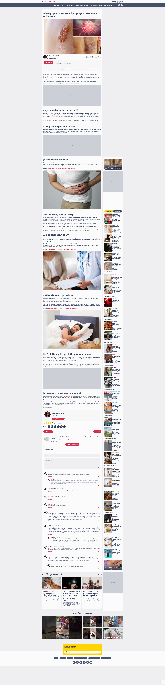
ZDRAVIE (78, 5)
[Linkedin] (122, 2)
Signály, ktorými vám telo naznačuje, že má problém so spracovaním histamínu (116, 313)
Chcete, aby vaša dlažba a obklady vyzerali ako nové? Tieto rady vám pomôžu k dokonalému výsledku (116, 446)
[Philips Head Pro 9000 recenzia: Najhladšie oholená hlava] (113, 621)
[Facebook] (113, 2)
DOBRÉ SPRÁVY (116, 392)
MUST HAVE (115, 286)
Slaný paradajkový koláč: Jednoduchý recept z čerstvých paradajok (117, 326)
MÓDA (94, 5)
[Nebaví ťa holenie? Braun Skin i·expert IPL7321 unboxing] (92, 633)
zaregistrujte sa (76, 439)
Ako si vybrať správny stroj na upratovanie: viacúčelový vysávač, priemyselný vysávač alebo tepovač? (116, 459)
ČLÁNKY (114, 367)
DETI (113, 418)
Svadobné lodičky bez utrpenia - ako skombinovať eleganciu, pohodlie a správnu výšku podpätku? (117, 279)
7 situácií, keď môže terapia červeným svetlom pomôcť (116, 302)
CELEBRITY (59, 5)
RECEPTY (73, 5)
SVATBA (114, 354)
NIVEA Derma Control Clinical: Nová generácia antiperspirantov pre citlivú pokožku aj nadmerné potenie (116, 408)
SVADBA (104, 5)
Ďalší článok (97, 431)
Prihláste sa (53, 437)
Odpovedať (50, 476)
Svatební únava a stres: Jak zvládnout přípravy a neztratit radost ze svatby (116, 359)
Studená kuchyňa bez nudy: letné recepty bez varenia (116, 528)
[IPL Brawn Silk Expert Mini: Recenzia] (113, 633)
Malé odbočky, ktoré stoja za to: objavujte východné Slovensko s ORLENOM (116, 397)
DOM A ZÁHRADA (116, 428)
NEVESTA (114, 274)
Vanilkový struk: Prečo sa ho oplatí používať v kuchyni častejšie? (63, 308)
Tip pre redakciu (106, 658)
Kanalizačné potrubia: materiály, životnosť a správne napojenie (115, 496)
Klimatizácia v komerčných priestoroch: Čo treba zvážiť (116, 484)
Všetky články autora (58, 419)
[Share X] (55, 426)
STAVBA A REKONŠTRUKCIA (116, 469)
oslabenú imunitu (55, 116)
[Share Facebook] (49, 426)
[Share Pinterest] (58, 426)
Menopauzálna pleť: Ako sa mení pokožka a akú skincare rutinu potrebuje (116, 265)
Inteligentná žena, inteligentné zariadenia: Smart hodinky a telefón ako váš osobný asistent (117, 383)
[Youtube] (115, 2)
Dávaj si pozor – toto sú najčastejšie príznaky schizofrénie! (61, 249)
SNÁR (91, 5)
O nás (56, 658)
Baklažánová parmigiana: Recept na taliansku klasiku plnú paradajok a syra (116, 256)
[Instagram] (117, 2)
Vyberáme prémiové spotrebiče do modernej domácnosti (115, 519)
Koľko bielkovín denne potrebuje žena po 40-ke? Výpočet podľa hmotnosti (116, 237)
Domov (44, 10)
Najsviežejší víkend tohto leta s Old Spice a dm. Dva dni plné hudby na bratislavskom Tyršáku (116, 218)
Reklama (70, 658)
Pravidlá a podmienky (80, 658)
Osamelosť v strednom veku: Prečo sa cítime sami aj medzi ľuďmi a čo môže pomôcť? (116, 247)
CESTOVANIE (99, 5)
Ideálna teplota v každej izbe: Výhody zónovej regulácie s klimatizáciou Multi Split (116, 507)
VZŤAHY (69, 5)
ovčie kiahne (68, 396)
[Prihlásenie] (119, 5)
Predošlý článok (48, 431)
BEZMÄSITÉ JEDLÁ (116, 525)
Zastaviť (47, 69)
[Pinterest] (120, 2)
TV (111, 5)
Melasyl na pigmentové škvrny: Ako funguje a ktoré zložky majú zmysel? (116, 228)
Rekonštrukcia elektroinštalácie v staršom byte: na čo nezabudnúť (116, 474)
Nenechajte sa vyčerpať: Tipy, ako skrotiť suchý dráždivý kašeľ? (116, 371)
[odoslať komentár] (98, 467)
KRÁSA (54, 5)
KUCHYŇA (114, 515)
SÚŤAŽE (108, 5)
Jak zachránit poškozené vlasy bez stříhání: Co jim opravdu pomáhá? (116, 349)
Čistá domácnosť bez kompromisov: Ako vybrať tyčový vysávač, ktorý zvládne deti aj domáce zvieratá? (117, 543)
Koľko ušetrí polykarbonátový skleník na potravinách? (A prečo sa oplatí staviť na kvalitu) (116, 433)
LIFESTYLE (64, 5)
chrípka (58, 219)
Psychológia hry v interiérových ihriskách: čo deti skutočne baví (116, 421)
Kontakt (63, 658)
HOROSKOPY (86, 5)
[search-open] (122, 5)
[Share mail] (64, 426)
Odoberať (98, 652)
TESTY (81, 5)
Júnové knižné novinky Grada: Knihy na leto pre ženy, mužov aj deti (116, 553)
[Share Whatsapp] (52, 426)
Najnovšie (117, 211)
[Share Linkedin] (61, 426)
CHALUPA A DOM (116, 491)
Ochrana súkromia (94, 658)
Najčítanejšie (108, 211)
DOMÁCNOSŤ (115, 441)
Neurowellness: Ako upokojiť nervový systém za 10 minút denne (116, 336)
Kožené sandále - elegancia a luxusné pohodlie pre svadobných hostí (116, 290)
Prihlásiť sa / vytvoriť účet (72, 444)
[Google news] (87, 662)
